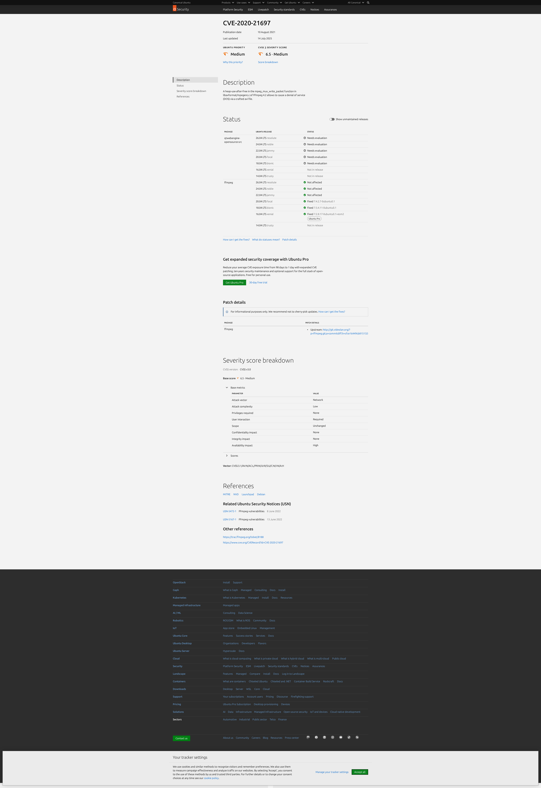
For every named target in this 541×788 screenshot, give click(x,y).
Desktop (228, 688)
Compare (255, 673)
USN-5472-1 (229, 511)
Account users (255, 696)
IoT (175, 628)
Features (228, 635)
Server (239, 688)
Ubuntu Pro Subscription (237, 704)
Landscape (179, 673)
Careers (256, 737)
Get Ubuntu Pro (234, 282)
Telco (273, 719)
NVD (236, 494)
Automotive (230, 719)
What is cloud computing (237, 658)
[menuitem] (356, 2)
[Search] (368, 2)
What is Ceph (230, 590)
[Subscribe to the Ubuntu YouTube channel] (341, 738)
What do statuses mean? (266, 239)
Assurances (330, 9)
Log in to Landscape (293, 673)
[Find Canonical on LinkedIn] (325, 738)
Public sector (259, 719)
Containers (179, 681)
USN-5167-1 (229, 519)
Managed (246, 590)
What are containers (234, 681)
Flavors (262, 643)
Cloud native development (345, 711)
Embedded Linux (247, 628)
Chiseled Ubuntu (258, 681)
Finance (282, 719)
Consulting (261, 590)
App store (228, 628)
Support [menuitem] (257, 2)
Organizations (231, 643)
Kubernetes (179, 597)
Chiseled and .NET (281, 681)
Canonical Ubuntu (181, 2)
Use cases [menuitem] (242, 2)
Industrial (244, 719)
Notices (315, 9)
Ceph (176, 590)
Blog (265, 737)
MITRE (226, 494)
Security (177, 666)
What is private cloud (266, 658)
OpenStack (179, 582)
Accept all (359, 772)
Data (230, 711)
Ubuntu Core (180, 635)
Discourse (282, 696)
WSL (248, 688)
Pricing (270, 696)
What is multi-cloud (318, 658)
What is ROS (243, 620)
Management (267, 628)
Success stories (244, 635)
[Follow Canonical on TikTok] (349, 738)
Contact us (182, 738)
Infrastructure (244, 711)
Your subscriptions (233, 696)
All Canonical (354, 2)
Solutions (178, 711)
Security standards (284, 9)
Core (257, 688)
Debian (261, 494)
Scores (234, 455)
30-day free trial (258, 282)
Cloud (176, 658)
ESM (250, 9)
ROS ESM (228, 620)
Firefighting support (302, 696)
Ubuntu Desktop (182, 643)
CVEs (302, 9)
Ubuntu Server (181, 650)
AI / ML (177, 612)
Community (259, 620)
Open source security (296, 711)
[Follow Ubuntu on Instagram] (333, 738)
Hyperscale (229, 650)
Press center (292, 737)
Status (180, 85)
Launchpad (248, 494)
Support (237, 582)
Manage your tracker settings (332, 772)
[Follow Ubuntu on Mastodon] (308, 738)
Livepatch (263, 9)
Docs (272, 590)
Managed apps (231, 605)
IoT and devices (319, 711)
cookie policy (211, 778)
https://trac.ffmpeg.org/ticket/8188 (243, 537)
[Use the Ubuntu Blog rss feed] (358, 738)
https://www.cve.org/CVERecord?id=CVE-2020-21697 (253, 542)
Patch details (289, 239)
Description (183, 79)
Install (226, 582)
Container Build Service (307, 681)
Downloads (179, 688)
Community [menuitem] (272, 2)
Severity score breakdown (191, 91)
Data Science (245, 612)
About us (228, 737)
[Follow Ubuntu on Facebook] (317, 738)
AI (224, 711)
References (183, 96)
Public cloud (339, 658)
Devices (285, 704)
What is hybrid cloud (292, 658)
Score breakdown (268, 62)
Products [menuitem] (226, 2)
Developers (248, 643)
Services (260, 635)
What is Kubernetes (234, 597)
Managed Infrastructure (267, 711)
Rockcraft (328, 681)
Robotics (178, 620)
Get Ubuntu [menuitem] (290, 2)
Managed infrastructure (186, 605)
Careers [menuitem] (306, 2)
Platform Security (233, 9)
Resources (286, 597)
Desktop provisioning (266, 704)
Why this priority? (233, 62)
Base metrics (238, 387)
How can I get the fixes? (236, 239)
